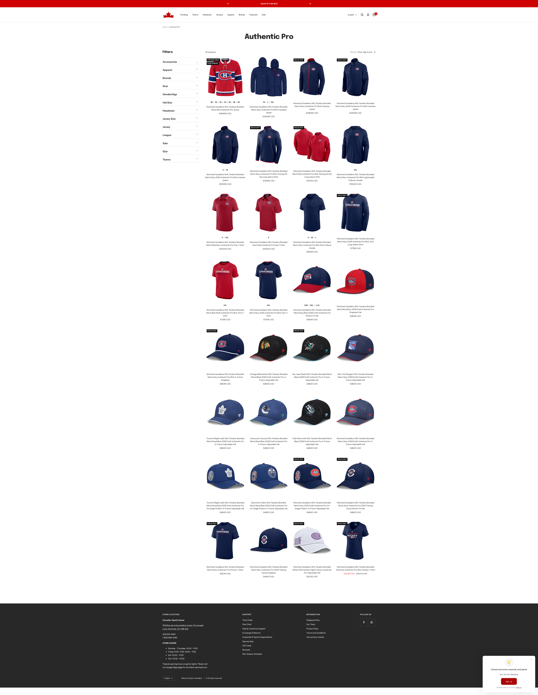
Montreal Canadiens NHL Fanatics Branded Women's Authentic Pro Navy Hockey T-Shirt (355, 568)
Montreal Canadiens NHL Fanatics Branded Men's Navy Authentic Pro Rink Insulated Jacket (268, 110)
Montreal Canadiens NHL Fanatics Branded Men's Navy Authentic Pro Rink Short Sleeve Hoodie (312, 245)
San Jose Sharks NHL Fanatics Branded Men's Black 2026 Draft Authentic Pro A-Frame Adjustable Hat (312, 377)
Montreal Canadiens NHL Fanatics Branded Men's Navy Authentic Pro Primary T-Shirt (225, 568)
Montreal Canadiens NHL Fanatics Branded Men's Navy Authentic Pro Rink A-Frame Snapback (225, 377)
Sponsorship (247, 641)
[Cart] (374, 14)
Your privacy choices (315, 637)
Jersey (166, 127)
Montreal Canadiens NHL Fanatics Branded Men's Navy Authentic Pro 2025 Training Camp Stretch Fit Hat (355, 505)
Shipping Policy (313, 620)
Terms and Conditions (316, 633)
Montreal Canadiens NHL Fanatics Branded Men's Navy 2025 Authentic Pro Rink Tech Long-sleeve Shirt (355, 241)
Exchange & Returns (251, 633)
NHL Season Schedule (252, 654)
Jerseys (219, 14)
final (165, 86)
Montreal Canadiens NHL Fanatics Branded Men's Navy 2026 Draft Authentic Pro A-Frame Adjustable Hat (355, 441)
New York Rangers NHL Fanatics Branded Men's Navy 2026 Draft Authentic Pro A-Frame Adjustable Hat (355, 377)
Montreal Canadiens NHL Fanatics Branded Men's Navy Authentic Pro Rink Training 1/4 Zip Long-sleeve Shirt (268, 174)
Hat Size (167, 102)
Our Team (310, 624)
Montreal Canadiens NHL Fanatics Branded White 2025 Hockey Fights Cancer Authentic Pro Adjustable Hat (312, 570)
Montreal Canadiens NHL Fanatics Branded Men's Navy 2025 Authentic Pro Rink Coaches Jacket (355, 106)
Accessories (170, 61)
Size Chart (246, 624)
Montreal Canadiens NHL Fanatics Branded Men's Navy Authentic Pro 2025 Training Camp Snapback (268, 570)
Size (165, 151)
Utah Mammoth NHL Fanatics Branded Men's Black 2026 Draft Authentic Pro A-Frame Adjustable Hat (312, 441)
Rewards (246, 650)
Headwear (207, 14)
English (351, 15)
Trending (184, 14)
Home (165, 27)
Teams (195, 14)
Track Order (247, 620)
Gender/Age (170, 94)
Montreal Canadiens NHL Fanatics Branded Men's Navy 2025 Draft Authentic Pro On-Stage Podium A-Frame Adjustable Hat (312, 505)
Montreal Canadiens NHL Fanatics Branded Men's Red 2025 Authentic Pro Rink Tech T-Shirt (225, 313)
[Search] (362, 14)
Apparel (230, 14)
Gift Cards (246, 645)
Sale (264, 14)
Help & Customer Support (253, 628)
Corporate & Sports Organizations (257, 637)
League (167, 135)
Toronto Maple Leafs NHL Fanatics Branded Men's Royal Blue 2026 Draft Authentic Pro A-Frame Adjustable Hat (225, 441)
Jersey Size (169, 118)
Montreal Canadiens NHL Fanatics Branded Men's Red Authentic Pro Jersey (225, 108)
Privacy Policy (312, 628)
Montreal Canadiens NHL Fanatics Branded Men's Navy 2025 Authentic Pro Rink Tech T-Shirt (268, 313)
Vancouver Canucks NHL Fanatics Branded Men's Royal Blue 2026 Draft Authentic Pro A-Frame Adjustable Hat (268, 441)
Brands (242, 14)
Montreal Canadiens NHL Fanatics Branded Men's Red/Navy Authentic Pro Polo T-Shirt (225, 243)
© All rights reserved (214, 678)
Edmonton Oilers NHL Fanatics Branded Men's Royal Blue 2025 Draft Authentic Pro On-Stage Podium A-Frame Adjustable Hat (268, 505)
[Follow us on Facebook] (364, 622)
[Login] (368, 15)
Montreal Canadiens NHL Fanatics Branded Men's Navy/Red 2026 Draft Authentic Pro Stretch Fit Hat (312, 313)
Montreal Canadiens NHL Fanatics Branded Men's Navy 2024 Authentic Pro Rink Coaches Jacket (225, 177)
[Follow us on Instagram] (371, 622)
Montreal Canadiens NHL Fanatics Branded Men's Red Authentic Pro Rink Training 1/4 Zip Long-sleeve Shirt (312, 174)
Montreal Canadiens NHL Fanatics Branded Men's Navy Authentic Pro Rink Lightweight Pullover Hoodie (355, 177)
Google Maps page (174, 667)
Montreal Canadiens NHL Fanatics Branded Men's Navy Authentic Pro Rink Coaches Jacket (312, 106)
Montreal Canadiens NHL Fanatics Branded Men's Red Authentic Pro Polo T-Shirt (268, 243)
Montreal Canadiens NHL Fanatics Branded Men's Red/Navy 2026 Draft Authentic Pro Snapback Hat (355, 309)
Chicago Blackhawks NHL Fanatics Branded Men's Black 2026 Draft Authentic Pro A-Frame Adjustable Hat (268, 377)
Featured (253, 14)
